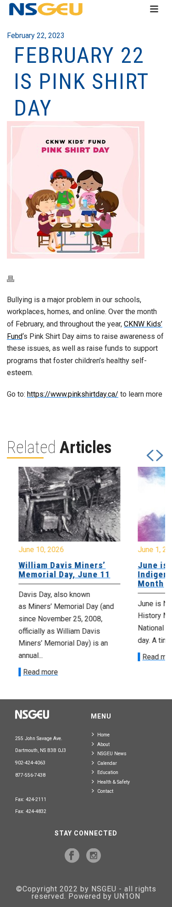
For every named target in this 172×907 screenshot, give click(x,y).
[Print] (15, 278)
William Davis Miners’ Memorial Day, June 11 (61, 570)
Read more (37, 672)
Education (107, 772)
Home (103, 735)
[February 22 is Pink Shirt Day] (86, 190)
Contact (105, 791)
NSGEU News (112, 754)
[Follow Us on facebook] (72, 856)
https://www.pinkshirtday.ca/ (72, 394)
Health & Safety (113, 782)
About (103, 744)
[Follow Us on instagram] (93, 856)
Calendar (107, 763)
